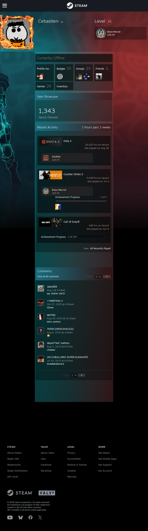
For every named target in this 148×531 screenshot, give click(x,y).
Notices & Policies (77, 464)
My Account (105, 470)
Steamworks (14, 464)
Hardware (46, 464)
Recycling (46, 470)
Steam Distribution (17, 470)
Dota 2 (67, 140)
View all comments (48, 276)
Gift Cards (12, 476)
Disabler (56, 156)
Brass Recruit (59, 189)
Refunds (71, 476)
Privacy (71, 452)
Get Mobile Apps (107, 458)
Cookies (71, 470)
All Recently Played (100, 248)
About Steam (14, 452)
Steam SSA (13, 458)
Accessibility (74, 458)
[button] (121, 21)
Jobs (43, 458)
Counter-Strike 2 (73, 174)
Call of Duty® (71, 221)
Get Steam (104, 452)
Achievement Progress (67, 197)
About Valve (47, 452)
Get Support (105, 464)
